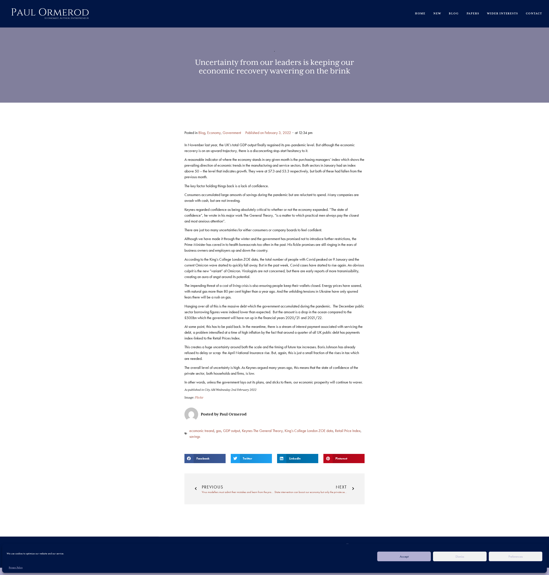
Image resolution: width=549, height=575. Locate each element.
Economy (214, 132)
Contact (534, 13)
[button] (205, 458)
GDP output (231, 430)
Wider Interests (502, 13)
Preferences (515, 556)
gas (218, 430)
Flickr (199, 397)
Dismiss (459, 556)
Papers (473, 13)
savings (194, 436)
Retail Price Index (347, 430)
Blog (454, 13)
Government (232, 132)
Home (420, 13)
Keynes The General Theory (262, 430)
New (437, 13)
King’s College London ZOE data (309, 430)
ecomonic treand (201, 430)
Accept (404, 556)
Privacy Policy (16, 567)
